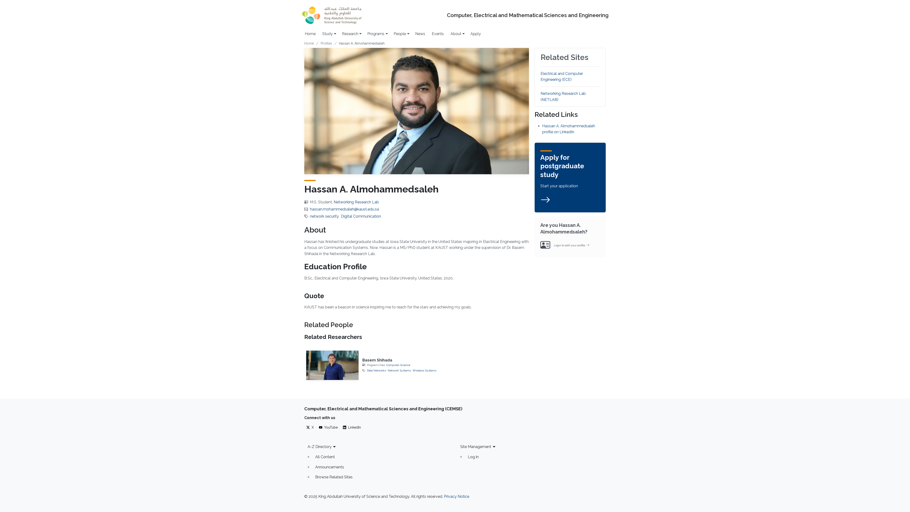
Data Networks (376, 370)
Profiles (326, 43)
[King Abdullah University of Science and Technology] (331, 15)
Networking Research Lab (356, 202)
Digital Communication (361, 216)
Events (438, 34)
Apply (475, 34)
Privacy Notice (456, 496)
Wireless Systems (424, 370)
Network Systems (399, 370)
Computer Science (398, 365)
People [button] (400, 34)
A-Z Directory (320, 446)
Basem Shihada (377, 360)
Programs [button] (375, 34)
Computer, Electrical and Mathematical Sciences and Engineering (528, 15)
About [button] (455, 34)
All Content (325, 457)
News (420, 34)
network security (324, 216)
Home (310, 34)
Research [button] (350, 34)
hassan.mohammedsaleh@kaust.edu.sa (344, 209)
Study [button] (327, 34)
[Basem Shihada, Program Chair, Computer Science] (332, 365)
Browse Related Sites (334, 477)
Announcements (329, 467)
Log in (473, 457)
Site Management (475, 446)
